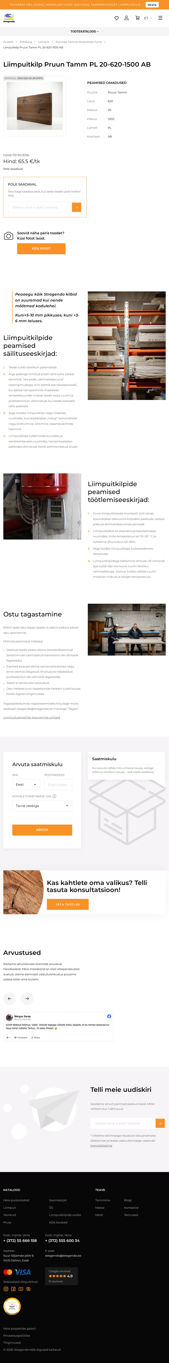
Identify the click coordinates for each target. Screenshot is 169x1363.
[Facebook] (13, 1289)
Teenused (131, 1215)
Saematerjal (58, 1200)
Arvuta (42, 830)
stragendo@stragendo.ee (63, 1255)
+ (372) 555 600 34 (62, 1240)
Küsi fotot (41, 248)
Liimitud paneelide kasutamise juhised (31, 717)
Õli (51, 1207)
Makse (100, 1207)
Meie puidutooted (16, 1200)
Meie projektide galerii (19, 1328)
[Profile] (126, 18)
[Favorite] (116, 18)
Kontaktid (131, 1207)
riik (15, 775)
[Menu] (160, 18)
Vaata (152, 4)
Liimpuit (9, 1207)
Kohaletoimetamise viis (31, 796)
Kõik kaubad (58, 1222)
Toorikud (9, 1215)
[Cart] (137, 18)
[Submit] (160, 1123)
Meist (99, 1215)
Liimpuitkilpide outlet (65, 1215)
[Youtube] (21, 1289)
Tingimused (12, 1342)
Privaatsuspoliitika (16, 1335)
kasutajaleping (101, 1145)
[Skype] (28, 1289)
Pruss (7, 1222)
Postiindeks (54, 775)
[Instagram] (6, 1289)
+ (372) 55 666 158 (20, 1240)
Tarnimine (102, 1200)
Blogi (128, 1200)
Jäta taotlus (68, 904)
